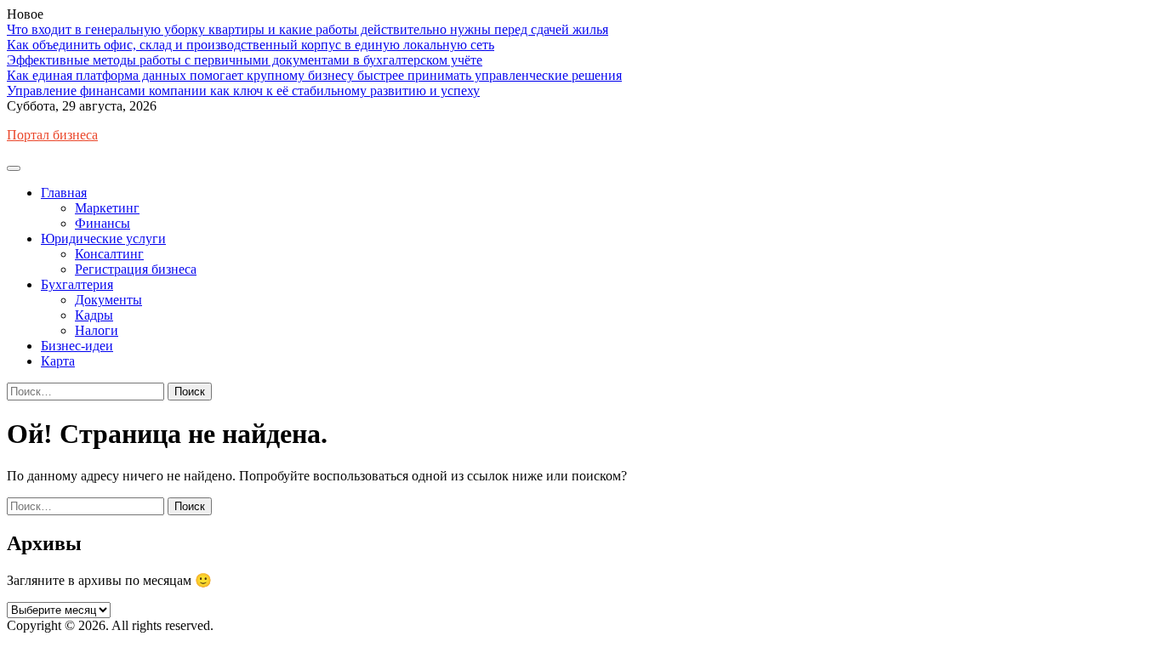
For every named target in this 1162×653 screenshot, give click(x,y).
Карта (58, 361)
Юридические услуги (103, 238)
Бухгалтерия (77, 284)
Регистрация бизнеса (136, 269)
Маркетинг (107, 208)
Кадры (94, 315)
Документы (108, 299)
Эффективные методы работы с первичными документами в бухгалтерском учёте (244, 60)
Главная (64, 192)
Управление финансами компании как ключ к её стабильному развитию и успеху (243, 90)
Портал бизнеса (52, 135)
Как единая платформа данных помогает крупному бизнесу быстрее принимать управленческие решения (314, 75)
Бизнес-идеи (77, 345)
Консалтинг (109, 254)
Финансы (102, 223)
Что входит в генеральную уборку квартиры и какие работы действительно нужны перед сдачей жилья (307, 29)
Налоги (96, 330)
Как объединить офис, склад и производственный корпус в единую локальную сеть (250, 44)
